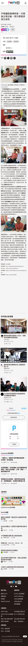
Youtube (16, 586)
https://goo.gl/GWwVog (12, 268)
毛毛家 (5, 521)
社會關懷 (9, 41)
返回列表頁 (13, 417)
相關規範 (3, 596)
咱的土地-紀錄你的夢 (7, 619)
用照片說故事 (5, 621)
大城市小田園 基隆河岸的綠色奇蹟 (12, 567)
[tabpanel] (13, 413)
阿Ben (5, 561)
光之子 (5, 530)
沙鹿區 (16, 38)
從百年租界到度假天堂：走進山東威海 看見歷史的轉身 (13, 559)
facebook (11, 586)
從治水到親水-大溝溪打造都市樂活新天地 (14, 527)
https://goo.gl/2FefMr (11, 274)
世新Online (7, 368)
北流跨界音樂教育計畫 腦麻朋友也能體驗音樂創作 (14, 394)
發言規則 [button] (23, 408)
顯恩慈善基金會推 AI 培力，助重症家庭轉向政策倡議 (15, 336)
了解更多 (13, 444)
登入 (19, 413)
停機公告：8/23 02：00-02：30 (12, 543)
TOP (25, 636)
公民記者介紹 (18, 601)
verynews (14, 433)
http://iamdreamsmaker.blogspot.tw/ (15, 266)
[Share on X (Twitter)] (8, 58)
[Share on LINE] (11, 58)
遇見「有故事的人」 (19, 621)
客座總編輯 (17, 604)
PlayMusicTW (7, 397)
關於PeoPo (4, 594)
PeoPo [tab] (11, 408)
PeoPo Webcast (18, 596)
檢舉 (13, 29)
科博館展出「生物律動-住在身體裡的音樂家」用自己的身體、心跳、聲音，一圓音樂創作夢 (14, 469)
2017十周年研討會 (19, 614)
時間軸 (3, 599)
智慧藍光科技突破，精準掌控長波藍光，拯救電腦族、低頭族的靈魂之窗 (13, 480)
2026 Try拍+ (4, 611)
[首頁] (14, 3)
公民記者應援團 (18, 599)
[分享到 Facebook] (5, 58)
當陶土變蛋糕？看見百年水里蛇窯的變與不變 (13, 518)
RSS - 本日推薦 (5, 631)
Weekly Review (5, 601)
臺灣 (7, 38)
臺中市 (11, 38)
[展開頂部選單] (25, 3)
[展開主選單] (2, 3)
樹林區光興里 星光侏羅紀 (9, 550)
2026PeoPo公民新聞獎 (8, 507)
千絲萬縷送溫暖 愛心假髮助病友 (11, 536)
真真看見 (5, 552)
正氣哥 (5, 569)
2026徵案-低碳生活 (19, 611)
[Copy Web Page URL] (14, 58)
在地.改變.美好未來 (19, 619)
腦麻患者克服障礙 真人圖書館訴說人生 (14, 365)
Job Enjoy (6, 339)
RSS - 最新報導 (5, 628)
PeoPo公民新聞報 (19, 594)
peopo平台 (6, 545)
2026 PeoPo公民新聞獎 (7, 615)
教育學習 (16, 41)
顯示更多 (8, 48)
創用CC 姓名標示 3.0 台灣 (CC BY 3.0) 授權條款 (10, 51)
